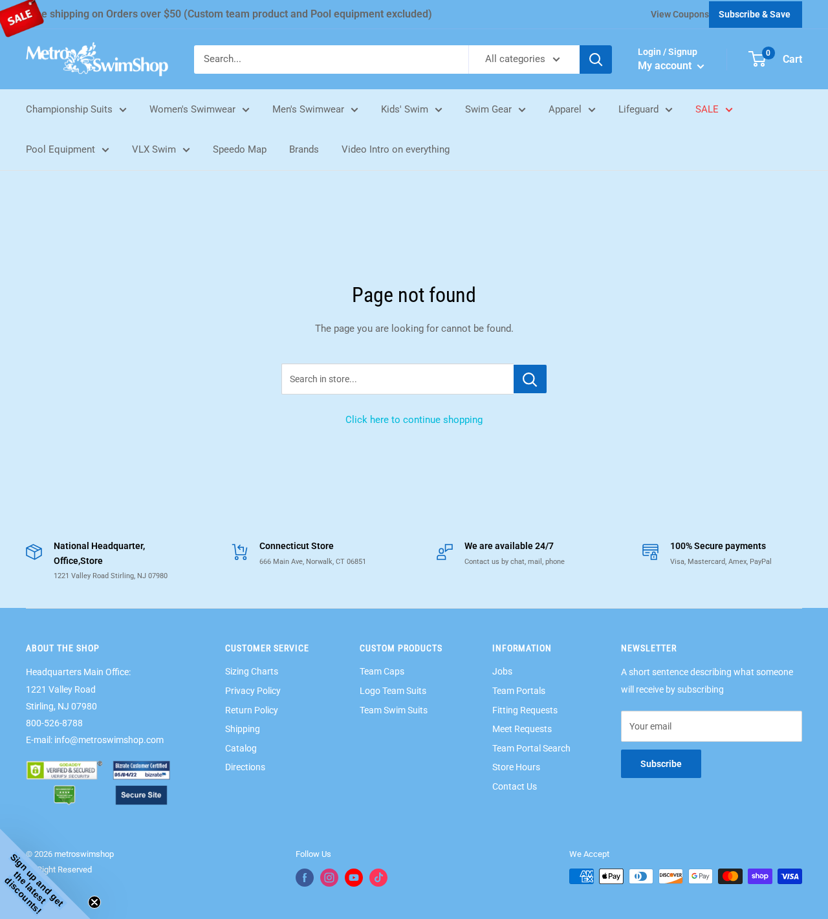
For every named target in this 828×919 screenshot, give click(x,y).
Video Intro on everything (396, 149)
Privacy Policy (253, 691)
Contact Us (514, 786)
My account (666, 65)
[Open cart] (757, 59)
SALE (707, 109)
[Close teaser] (94, 902)
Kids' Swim (404, 109)
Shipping (242, 729)
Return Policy (251, 710)
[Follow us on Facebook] (305, 878)
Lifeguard (638, 109)
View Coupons (680, 14)
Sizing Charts (251, 671)
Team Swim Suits (394, 710)
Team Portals (518, 691)
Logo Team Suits (393, 691)
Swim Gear (488, 109)
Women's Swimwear (192, 109)
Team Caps (382, 671)
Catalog (241, 748)
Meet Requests (522, 729)
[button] (45, 873)
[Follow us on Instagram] (329, 878)
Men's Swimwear (308, 109)
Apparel (565, 109)
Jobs (502, 671)
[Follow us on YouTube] (354, 878)
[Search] (596, 59)
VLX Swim (154, 149)
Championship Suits (69, 109)
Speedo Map (240, 149)
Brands (304, 149)
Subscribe (661, 764)
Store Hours (516, 767)
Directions (245, 767)
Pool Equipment (60, 149)
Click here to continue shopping (414, 420)
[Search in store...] (530, 379)
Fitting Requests (525, 710)
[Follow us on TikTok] (378, 878)
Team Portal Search (531, 748)
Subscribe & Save (754, 14)
